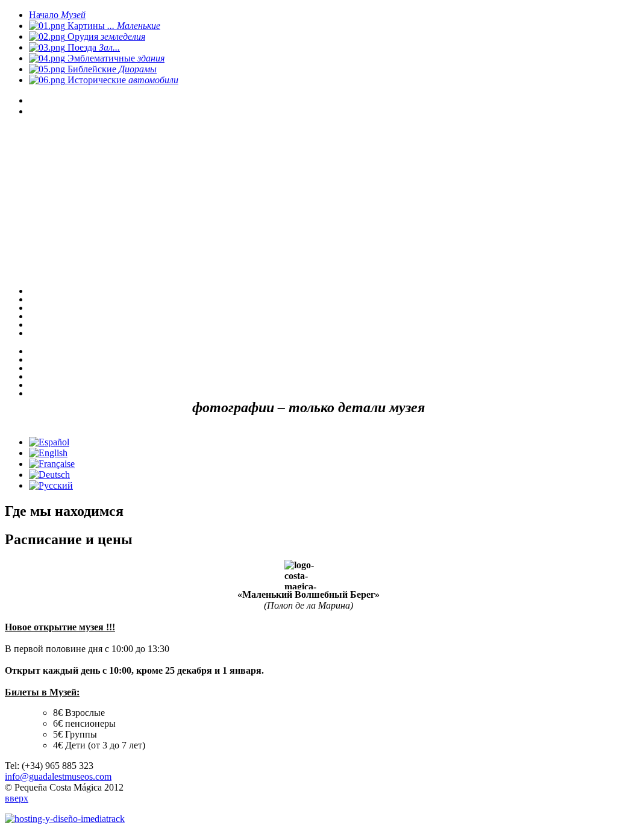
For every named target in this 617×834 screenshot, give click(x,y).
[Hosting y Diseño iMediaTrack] (65, 819)
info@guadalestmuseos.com (58, 776)
